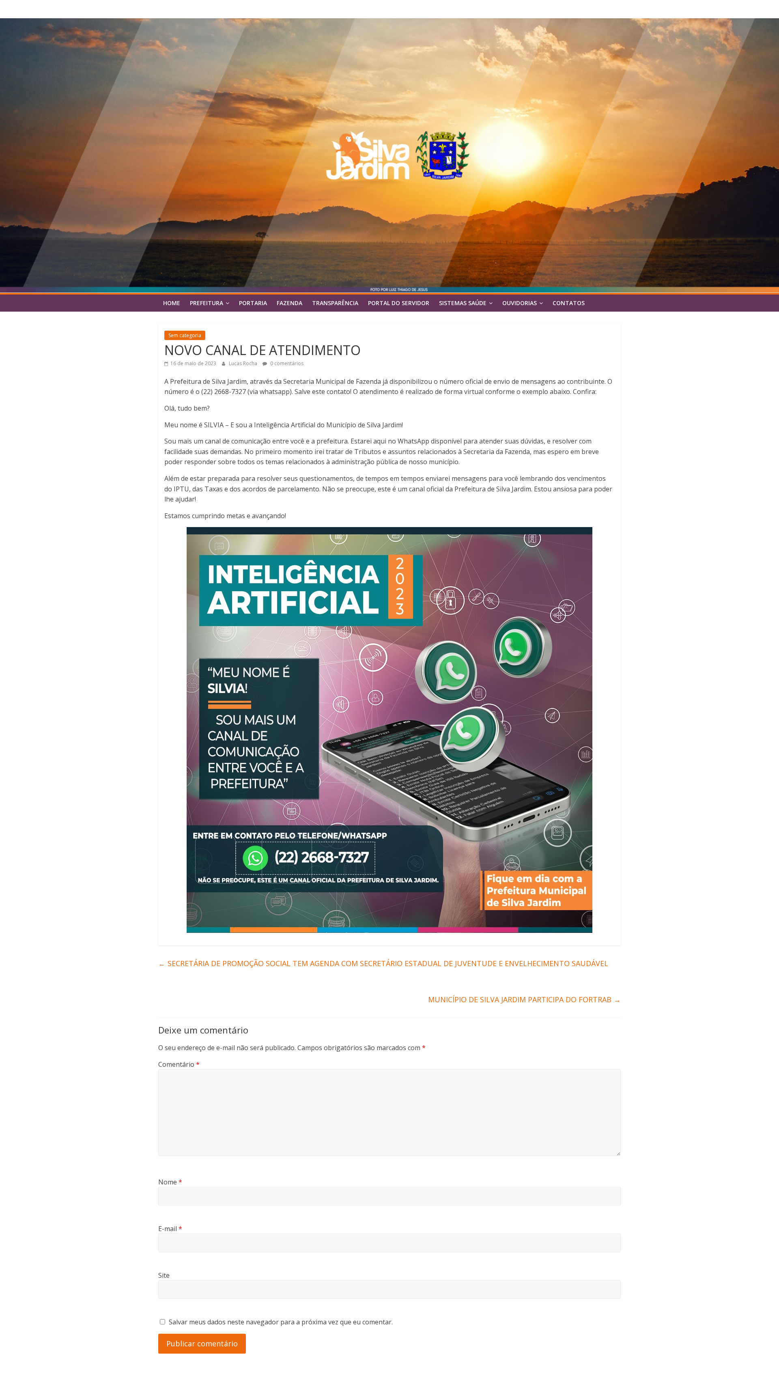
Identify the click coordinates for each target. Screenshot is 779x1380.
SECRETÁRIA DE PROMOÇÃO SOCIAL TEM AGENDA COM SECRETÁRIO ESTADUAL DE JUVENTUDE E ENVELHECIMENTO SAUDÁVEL (383, 963)
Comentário (179, 1064)
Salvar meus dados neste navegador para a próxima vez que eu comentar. (281, 1322)
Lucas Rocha (243, 363)
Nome (170, 1182)
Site (164, 1275)
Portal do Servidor (398, 303)
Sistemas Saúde (462, 303)
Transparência (335, 303)
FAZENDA (289, 303)
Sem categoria (184, 335)
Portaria (253, 303)
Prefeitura (206, 303)
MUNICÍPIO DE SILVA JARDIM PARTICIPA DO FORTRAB (524, 999)
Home (171, 303)
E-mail (170, 1228)
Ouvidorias (519, 303)
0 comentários (286, 363)
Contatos (569, 303)
